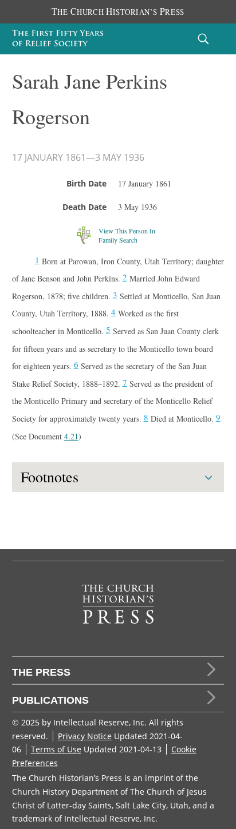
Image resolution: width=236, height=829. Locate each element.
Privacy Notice (85, 736)
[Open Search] (203, 38)
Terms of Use (56, 749)
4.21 (71, 436)
